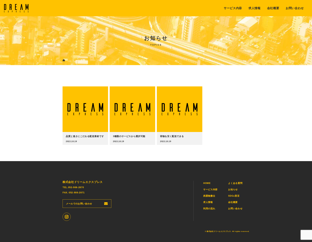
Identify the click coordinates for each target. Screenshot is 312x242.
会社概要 (273, 8)
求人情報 (254, 8)
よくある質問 (235, 183)
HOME (207, 183)
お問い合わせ (295, 8)
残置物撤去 (209, 195)
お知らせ (233, 189)
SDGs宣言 (234, 195)
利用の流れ (209, 208)
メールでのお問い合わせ (79, 203)
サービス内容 (233, 8)
